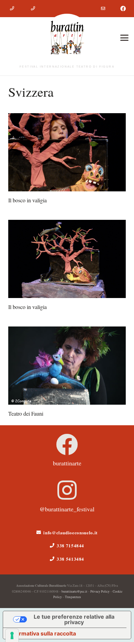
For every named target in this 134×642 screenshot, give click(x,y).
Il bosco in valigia (27, 200)
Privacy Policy (100, 591)
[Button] (12, 8)
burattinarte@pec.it (74, 591)
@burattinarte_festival (67, 509)
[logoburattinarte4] (67, 38)
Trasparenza (73, 597)
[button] (124, 38)
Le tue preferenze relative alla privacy (74, 619)
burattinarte (67, 463)
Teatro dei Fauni (25, 413)
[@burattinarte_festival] (67, 490)
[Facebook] (123, 8)
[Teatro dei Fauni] (67, 365)
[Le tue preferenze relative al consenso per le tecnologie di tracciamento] (12, 635)
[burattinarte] (67, 444)
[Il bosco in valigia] (67, 152)
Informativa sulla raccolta (42, 633)
